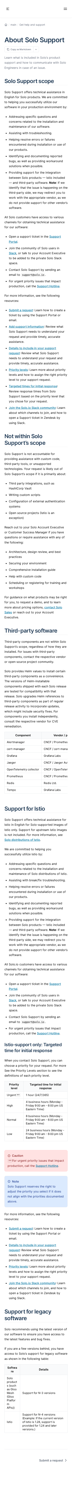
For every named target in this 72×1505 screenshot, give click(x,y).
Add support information (26, 326)
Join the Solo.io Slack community (32, 408)
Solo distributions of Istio (22, 840)
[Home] (5, 24)
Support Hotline (48, 286)
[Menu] (65, 9)
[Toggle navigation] (7, 9)
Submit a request (21, 310)
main (13, 24)
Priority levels (18, 370)
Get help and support (32, 24)
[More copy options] (36, 49)
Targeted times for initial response (33, 386)
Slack (12, 253)
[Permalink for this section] (58, 81)
